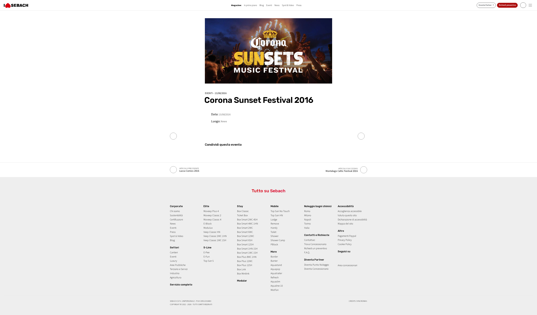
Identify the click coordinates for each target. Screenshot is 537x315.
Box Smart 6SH (244, 240)
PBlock (274, 244)
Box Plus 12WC (245, 261)
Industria (174, 273)
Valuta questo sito (347, 215)
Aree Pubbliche (178, 265)
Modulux (208, 227)
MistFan (275, 289)
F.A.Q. (307, 252)
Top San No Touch (280, 211)
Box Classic (243, 211)
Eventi (269, 5)
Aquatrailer (276, 273)
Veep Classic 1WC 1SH (214, 240)
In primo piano (250, 5)
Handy (274, 227)
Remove (275, 223)
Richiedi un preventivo (315, 248)
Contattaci (309, 240)
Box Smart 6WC (245, 232)
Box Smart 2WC (245, 227)
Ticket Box (242, 215)
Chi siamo (175, 211)
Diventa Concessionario (316, 268)
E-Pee (206, 252)
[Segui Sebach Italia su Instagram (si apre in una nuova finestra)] (343, 257)
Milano (307, 215)
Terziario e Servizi (179, 269)
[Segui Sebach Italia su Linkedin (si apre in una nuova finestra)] (352, 257)
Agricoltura (175, 277)
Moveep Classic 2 (212, 215)
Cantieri (174, 252)
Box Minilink (243, 273)
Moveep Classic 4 (212, 219)
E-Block (207, 223)
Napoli (307, 219)
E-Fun (206, 256)
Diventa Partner (485, 5)
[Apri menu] (530, 5)
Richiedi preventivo (507, 5)
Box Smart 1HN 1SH (247, 248)
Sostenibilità (176, 215)
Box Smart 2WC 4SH (247, 219)
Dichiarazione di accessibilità (352, 219)
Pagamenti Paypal (347, 235)
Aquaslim (275, 281)
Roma (307, 211)
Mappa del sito (345, 223)
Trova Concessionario (315, 244)
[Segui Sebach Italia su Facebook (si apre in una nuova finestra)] (339, 257)
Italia (306, 227)
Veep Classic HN (211, 232)
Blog (262, 5)
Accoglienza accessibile (350, 211)
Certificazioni (176, 219)
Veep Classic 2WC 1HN (215, 236)
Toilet (273, 232)
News (277, 5)
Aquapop (275, 269)
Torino (307, 223)
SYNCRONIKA (361, 301)
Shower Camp (278, 240)
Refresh (275, 277)
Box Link (241, 269)
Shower (274, 236)
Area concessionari (347, 265)
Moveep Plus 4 (211, 211)
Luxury (173, 260)
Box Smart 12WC (245, 236)
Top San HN (277, 215)
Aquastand (276, 265)
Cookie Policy (345, 244)
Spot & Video (288, 5)
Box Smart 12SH (245, 244)
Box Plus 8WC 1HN (246, 256)
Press (298, 5)
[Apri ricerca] (523, 5)
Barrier (274, 260)
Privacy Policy (345, 240)
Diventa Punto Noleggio (316, 264)
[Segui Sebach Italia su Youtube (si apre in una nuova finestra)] (347, 257)
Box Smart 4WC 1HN (247, 223)
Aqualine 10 (277, 285)
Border (274, 256)
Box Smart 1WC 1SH (247, 252)
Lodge (274, 219)
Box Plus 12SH (244, 265)
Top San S (208, 260)
